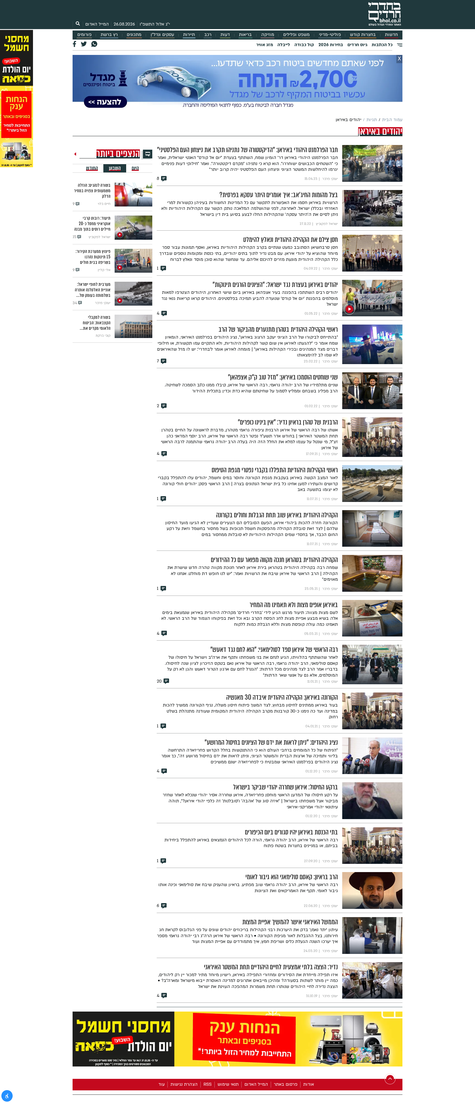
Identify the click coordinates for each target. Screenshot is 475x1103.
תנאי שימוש (228, 1084)
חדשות (391, 35)
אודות (308, 1084)
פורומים (84, 35)
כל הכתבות (382, 45)
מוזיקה (267, 35)
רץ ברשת (109, 35)
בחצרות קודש (363, 35)
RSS (207, 1084)
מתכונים (134, 35)
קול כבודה (304, 45)
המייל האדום (97, 24)
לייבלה (283, 45)
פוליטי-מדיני (330, 35)
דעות (225, 35)
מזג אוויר (264, 45)
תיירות (189, 35)
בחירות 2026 (330, 45)
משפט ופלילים (296, 35)
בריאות (245, 35)
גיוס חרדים (357, 45)
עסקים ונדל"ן (162, 35)
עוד (161, 1084)
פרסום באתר (285, 1084)
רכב (207, 35)
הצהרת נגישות (184, 1084)
